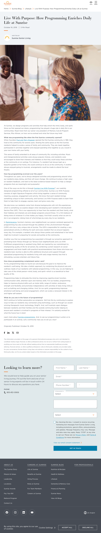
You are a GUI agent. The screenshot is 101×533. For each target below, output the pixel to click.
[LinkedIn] (24, 512)
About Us (8, 465)
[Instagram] (15, 512)
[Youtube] (32, 512)
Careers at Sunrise (36, 465)
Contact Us (8, 503)
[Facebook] (7, 512)
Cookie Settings (46, 528)
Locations (7, 484)
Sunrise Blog (17, 9)
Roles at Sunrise (33, 484)
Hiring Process (32, 479)
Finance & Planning (58, 489)
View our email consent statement (67, 443)
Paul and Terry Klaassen (25, 140)
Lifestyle (28, 9)
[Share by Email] (17, 332)
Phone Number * (63, 385)
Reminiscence (11, 222)
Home (6, 9)
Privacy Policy (81, 435)
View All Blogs (56, 498)
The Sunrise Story (10, 469)
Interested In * (60, 391)
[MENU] (96, 2)
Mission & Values (10, 474)
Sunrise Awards (9, 489)
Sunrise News (56, 493)
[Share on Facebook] (4, 332)
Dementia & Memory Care (60, 484)
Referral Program (10, 498)
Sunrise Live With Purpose (44, 188)
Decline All (88, 527)
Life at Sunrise (32, 469)
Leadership (8, 479)
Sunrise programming (26, 317)
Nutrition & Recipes (58, 469)
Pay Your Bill (8, 493)
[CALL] (91, 2)
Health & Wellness (57, 474)
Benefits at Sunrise (34, 474)
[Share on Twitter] (13, 332)
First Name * (61, 368)
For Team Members (34, 489)
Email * (59, 376)
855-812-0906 (13, 392)
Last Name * (84, 368)
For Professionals (83, 465)
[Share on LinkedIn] (8, 332)
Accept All (67, 527)
